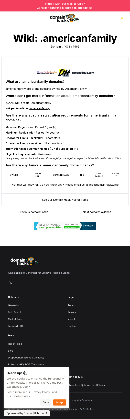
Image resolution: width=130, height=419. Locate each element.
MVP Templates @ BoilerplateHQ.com (84, 385)
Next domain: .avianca (97, 212)
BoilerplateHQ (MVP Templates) (26, 364)
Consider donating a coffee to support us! (65, 7)
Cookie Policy (21, 396)
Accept (60, 402)
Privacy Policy (41, 392)
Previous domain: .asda (33, 212)
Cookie (72, 326)
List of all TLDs (16, 326)
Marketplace (15, 319)
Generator (13, 305)
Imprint (71, 319)
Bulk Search (14, 312)
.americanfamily (41, 103)
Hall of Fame (15, 343)
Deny (46, 402)
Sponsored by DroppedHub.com (25, 413)
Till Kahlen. (88, 409)
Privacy (72, 312)
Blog (10, 350)
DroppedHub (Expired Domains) (26, 357)
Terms (71, 305)
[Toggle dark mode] (122, 18)
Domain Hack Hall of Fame (70, 199)
